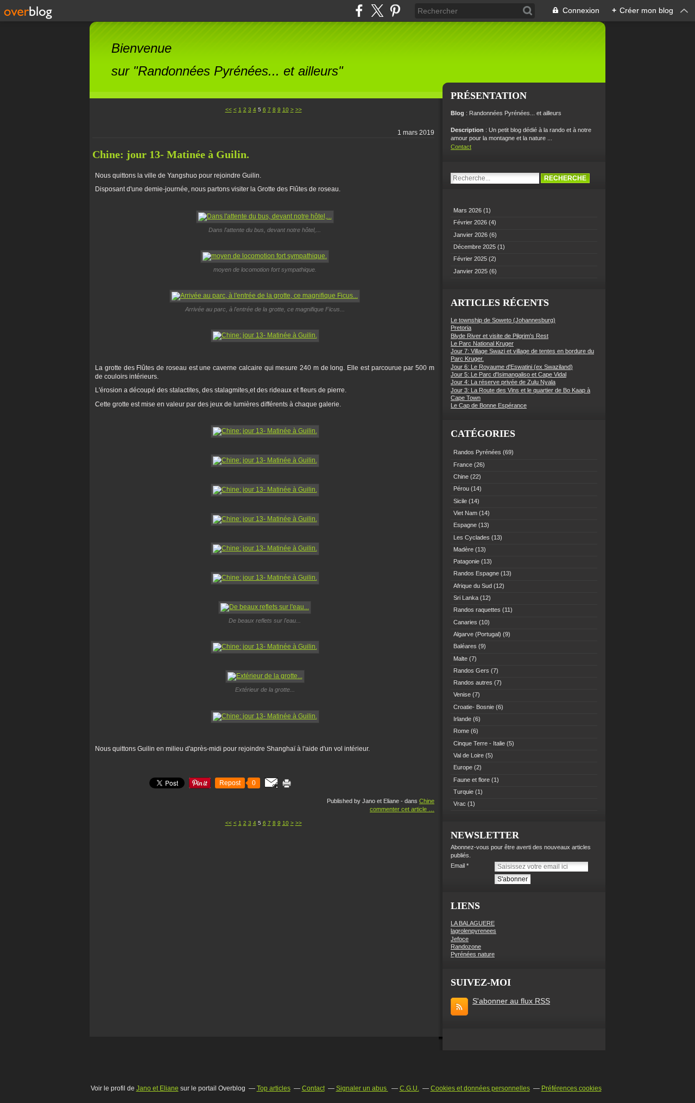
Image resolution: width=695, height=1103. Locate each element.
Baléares (465, 646)
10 (285, 109)
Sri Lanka (465, 597)
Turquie (463, 791)
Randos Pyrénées (477, 452)
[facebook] (359, 10)
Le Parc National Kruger (482, 343)
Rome (461, 731)
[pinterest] (395, 10)
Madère (463, 549)
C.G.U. (409, 1088)
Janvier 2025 (471, 271)
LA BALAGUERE (473, 923)
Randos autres (472, 682)
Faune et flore (471, 779)
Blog (457, 113)
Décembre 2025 (475, 246)
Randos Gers (471, 670)
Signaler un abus (362, 1088)
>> (298, 109)
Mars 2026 (468, 210)
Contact (461, 146)
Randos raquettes (477, 609)
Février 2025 (471, 258)
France (462, 464)
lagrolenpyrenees (473, 930)
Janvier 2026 (471, 234)
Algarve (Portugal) (477, 634)
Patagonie (466, 561)
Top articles (273, 1088)
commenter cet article (399, 809)
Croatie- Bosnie (473, 707)
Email (458, 865)
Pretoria (461, 327)
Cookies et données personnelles (480, 1088)
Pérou (461, 488)
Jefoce (460, 939)
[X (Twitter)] (377, 10)
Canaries (465, 622)
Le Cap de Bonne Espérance (489, 405)
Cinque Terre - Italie (479, 743)
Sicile (460, 501)
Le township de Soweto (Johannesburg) (503, 320)
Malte (460, 658)
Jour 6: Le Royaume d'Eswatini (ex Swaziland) (512, 367)
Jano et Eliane (157, 1088)
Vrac (459, 803)
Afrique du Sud (472, 585)
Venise (462, 694)
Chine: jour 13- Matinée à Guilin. (170, 154)
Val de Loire (468, 755)
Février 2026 (471, 222)
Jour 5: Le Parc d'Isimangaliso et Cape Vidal (508, 374)
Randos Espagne (476, 573)
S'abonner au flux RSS (511, 1001)
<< (228, 109)
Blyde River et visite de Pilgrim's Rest (499, 336)
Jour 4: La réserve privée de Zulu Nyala (503, 382)
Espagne (465, 525)
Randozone (466, 946)
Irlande (462, 719)
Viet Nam (465, 513)
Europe (462, 767)
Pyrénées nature (473, 954)
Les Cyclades (471, 537)
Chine (426, 801)
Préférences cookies (571, 1088)
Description (468, 130)
